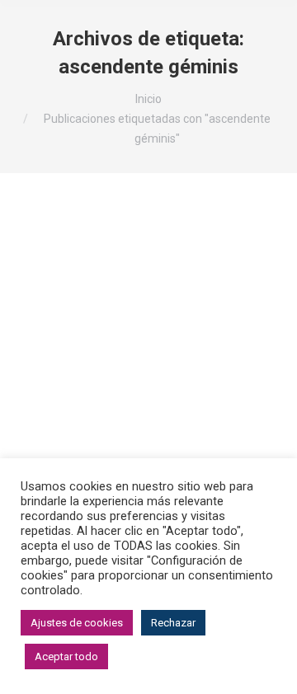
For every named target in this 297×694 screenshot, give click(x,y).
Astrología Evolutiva (84, 386)
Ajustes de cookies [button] (77, 623)
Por (183, 386)
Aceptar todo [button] (66, 656)
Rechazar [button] (173, 623)
